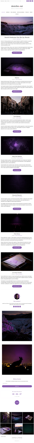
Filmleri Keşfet (17, 247)
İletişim (21, 438)
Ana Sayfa (3, 12)
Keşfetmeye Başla (17, 52)
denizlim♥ (17, 403)
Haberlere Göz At (17, 91)
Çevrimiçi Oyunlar (17, 272)
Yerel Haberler (13, 12)
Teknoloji (27, 12)
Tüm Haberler (17, 131)
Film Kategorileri (18, 235)
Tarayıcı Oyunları (19, 274)
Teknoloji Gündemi (18, 196)
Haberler (7, 12)
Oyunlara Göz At (17, 286)
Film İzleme (17, 234)
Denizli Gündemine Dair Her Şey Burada (17, 37)
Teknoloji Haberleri (17, 195)
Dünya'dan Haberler (20, 12)
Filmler (31, 12)
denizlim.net (18, 39)
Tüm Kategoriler (19, 79)
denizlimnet (17, 6)
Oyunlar (19, 438)
